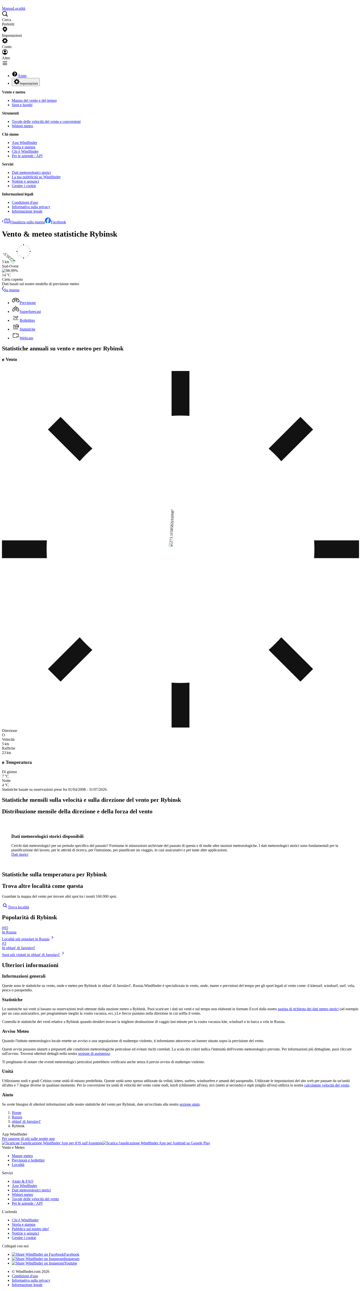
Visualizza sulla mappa (27, 222)
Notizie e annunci (25, 181)
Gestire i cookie (24, 186)
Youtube (70, 1263)
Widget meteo (22, 126)
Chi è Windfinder (25, 151)
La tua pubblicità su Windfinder (36, 177)
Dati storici (19, 854)
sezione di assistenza (94, 1053)
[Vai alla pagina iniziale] (2, 4)
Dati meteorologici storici (31, 172)
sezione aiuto (190, 1104)
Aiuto (22, 76)
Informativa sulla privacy (31, 207)
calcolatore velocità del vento (326, 1085)
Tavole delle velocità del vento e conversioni (46, 121)
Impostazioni (29, 83)
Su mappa (11, 290)
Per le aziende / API (27, 156)
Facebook (58, 222)
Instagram (71, 1259)
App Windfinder (24, 143)
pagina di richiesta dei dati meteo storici (308, 1009)
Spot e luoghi (22, 105)
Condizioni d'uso (25, 202)
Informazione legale (27, 211)
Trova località (18, 907)
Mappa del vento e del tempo (34, 100)
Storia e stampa (23, 147)
